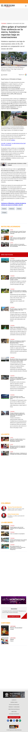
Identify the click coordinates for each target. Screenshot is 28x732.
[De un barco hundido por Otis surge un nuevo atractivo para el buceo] (5, 266)
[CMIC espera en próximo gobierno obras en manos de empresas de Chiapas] (5, 238)
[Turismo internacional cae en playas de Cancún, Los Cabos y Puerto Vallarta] (5, 540)
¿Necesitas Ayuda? (14, 717)
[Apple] (17, 720)
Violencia (11, 208)
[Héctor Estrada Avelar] (4, 515)
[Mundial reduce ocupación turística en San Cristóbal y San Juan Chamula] (5, 315)
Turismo (4, 208)
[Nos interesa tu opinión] (14, 695)
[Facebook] (8, 720)
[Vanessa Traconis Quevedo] (4, 508)
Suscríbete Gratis (14, 616)
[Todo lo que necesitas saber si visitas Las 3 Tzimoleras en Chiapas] (5, 331)
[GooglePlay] (20, 720)
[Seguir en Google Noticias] (26, 75)
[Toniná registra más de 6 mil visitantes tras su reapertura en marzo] (5, 527)
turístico (13, 140)
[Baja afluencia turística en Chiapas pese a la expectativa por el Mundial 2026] (5, 296)
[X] (11, 720)
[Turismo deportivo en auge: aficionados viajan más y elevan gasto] (5, 401)
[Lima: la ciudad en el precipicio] (5, 534)
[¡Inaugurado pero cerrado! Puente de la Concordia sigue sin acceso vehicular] (5, 231)
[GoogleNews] (14, 720)
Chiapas (4, 212)
